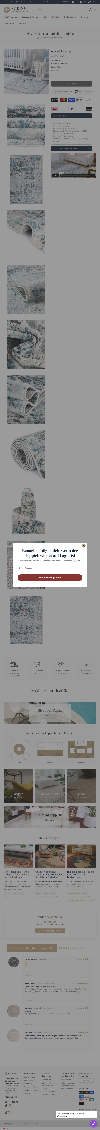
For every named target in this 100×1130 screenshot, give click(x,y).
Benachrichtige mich (50, 577)
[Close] (84, 546)
